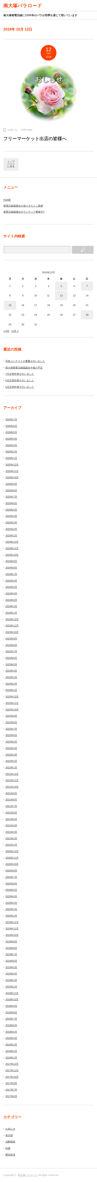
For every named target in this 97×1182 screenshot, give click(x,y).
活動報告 (10, 1141)
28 (87, 314)
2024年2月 (11, 606)
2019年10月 (11, 935)
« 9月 (6, 331)
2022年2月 (11, 761)
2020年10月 (11, 864)
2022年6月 (11, 735)
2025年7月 (11, 496)
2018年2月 (11, 1051)
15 (10, 305)
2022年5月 (11, 741)
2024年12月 (11, 541)
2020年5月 (11, 890)
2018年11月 (11, 993)
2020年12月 (11, 851)
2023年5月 (11, 664)
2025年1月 (11, 535)
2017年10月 (11, 1077)
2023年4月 (11, 670)
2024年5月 (11, 587)
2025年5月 (11, 509)
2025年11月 (11, 471)
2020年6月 (11, 883)
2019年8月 (11, 948)
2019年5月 (11, 967)
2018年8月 (11, 1012)
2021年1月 (11, 844)
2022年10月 (11, 709)
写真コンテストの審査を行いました (25, 361)
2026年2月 (11, 451)
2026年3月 (11, 445)
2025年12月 (11, 464)
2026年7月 (11, 419)
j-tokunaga (26, 129)
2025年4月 (11, 516)
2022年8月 (11, 722)
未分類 (9, 1135)
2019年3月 (11, 980)
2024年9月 (11, 561)
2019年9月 (11, 941)
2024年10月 (11, 555)
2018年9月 (11, 1006)
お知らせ (12, 129)
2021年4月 (11, 825)
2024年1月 (11, 612)
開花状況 (10, 1154)
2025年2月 (11, 529)
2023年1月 (11, 690)
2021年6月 (11, 812)
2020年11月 (11, 857)
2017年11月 (11, 1070)
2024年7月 (11, 574)
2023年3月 (11, 677)
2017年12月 (11, 1064)
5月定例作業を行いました (19, 387)
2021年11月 (11, 780)
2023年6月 (11, 658)
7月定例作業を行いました (19, 374)
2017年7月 (11, 1089)
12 (61, 295)
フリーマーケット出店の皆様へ (35, 138)
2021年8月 (11, 799)
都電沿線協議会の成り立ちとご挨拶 (23, 205)
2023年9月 (11, 638)
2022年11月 (11, 703)
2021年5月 (11, 819)
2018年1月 (11, 1057)
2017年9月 (11, 1083)
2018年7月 (11, 1018)
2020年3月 (11, 903)
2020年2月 (11, 909)
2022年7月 (11, 729)
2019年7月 (11, 954)
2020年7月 (11, 877)
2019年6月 (11, 960)
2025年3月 (11, 522)
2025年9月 (11, 484)
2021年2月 (11, 838)
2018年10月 (11, 999)
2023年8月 (11, 645)
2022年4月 (11, 748)
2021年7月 (11, 806)
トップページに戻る (11, 164)
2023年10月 (11, 632)
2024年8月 (11, 567)
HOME (7, 199)
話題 (7, 1148)
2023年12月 (11, 619)
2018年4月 (11, 1038)
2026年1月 (11, 458)
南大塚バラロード (28, 1175)
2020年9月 (11, 870)
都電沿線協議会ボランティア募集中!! (23, 211)
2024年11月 (11, 548)
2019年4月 (11, 973)
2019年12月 (11, 922)
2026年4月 (11, 438)
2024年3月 (11, 600)
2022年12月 (11, 696)
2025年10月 (11, 477)
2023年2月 (11, 683)
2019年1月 (11, 986)
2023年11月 (11, 625)
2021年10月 (11, 786)
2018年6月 (11, 1025)
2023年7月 (11, 651)
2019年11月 (11, 928)
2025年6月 (11, 503)
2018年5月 (11, 1031)
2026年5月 (11, 432)
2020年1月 (11, 915)
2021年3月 (11, 832)
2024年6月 (11, 580)
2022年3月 (11, 754)
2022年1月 (11, 767)
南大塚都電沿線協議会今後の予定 (24, 367)
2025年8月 (11, 490)
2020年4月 (11, 896)
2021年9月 (11, 793)
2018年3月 (11, 1044)
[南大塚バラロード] (22, 5)
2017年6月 (11, 1096)
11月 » (14, 331)
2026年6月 (11, 426)
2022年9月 (11, 715)
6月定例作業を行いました (19, 380)
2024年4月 (11, 593)
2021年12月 (11, 774)
